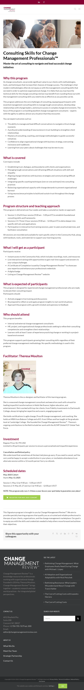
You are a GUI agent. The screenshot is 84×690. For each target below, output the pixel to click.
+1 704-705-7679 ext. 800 (20, 626)
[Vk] (76, 533)
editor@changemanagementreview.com (20, 632)
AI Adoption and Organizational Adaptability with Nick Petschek (58, 576)
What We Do (9, 646)
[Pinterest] (72, 533)
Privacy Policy (54, 679)
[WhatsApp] (69, 533)
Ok (62, 686)
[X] (57, 533)
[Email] (77, 536)
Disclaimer (42, 681)
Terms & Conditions (64, 679)
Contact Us (8, 661)
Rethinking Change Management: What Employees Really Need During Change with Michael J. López (62, 566)
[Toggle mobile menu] (79, 9)
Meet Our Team (10, 651)
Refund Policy (75, 679)
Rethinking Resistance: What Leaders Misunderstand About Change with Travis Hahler (61, 586)
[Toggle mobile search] (75, 9)
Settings (51, 686)
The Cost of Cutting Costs (56, 602)
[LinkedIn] (65, 533)
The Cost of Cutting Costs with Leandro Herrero (61, 595)
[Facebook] (53, 533)
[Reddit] (61, 533)
